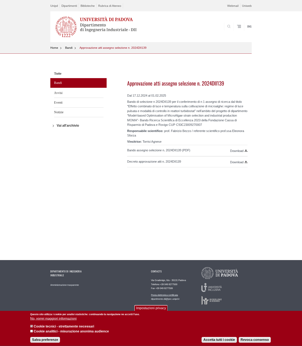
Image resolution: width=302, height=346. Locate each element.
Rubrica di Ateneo (109, 5)
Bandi (69, 47)
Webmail (233, 5)
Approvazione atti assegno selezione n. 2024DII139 (113, 47)
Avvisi (58, 93)
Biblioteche (88, 5)
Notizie (58, 112)
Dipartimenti (69, 5)
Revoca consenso (255, 339)
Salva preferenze (45, 339)
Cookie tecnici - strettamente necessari (64, 326)
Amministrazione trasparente (64, 285)
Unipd (54, 5)
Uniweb (247, 5)
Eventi (58, 102)
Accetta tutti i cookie (219, 339)
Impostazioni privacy (151, 308)
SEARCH (244, 32)
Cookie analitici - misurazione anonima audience (71, 331)
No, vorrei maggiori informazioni (53, 319)
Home (54, 47)
